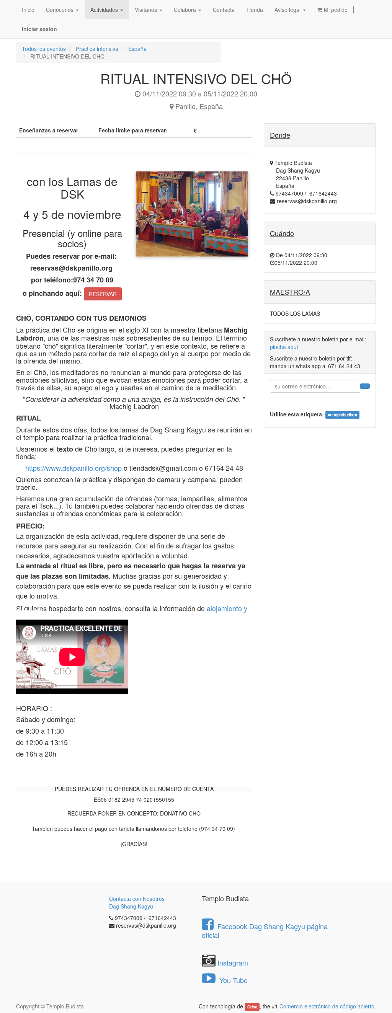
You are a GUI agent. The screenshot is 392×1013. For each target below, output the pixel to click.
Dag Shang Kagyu (131, 906)
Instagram (232, 962)
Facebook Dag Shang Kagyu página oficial (265, 930)
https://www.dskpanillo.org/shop (73, 468)
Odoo (252, 1007)
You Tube (232, 980)
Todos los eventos (44, 48)
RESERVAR (103, 294)
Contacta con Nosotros (137, 898)
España (137, 48)
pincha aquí (284, 347)
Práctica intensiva (97, 48)
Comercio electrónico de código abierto (326, 1006)
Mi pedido (335, 9)
